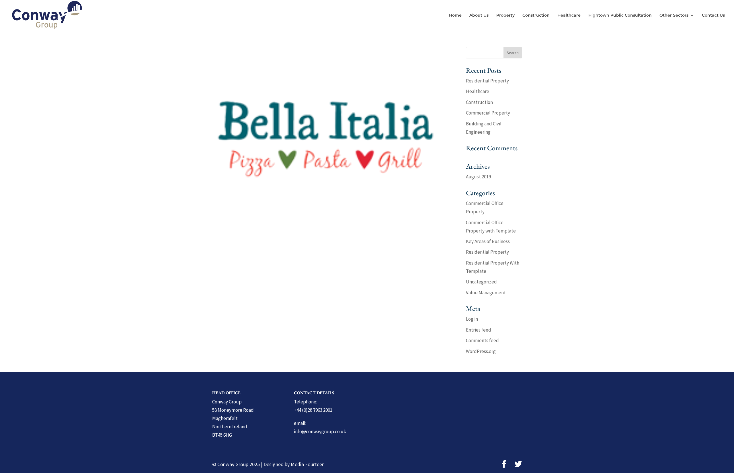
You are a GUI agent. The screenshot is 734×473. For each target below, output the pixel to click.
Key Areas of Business (488, 241)
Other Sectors (673, 15)
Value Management (486, 292)
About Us (479, 15)
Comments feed (482, 340)
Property (505, 15)
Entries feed (478, 330)
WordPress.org (481, 351)
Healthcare (569, 15)
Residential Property (487, 81)
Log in (472, 319)
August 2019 (478, 177)
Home (455, 15)
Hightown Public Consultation (620, 15)
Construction (536, 15)
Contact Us (713, 15)
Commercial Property (488, 113)
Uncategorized (481, 282)
